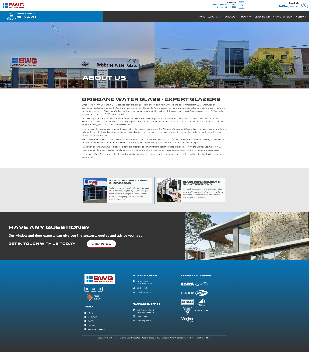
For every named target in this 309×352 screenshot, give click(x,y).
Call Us (231, 2)
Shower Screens (283, 16)
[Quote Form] (11, 16)
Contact (301, 16)
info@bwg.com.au (288, 6)
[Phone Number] (241, 5)
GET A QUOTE (26, 16)
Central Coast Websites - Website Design (137, 338)
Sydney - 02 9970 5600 (226, 7)
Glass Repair (262, 16)
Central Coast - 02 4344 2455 (224, 4)
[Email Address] (304, 5)
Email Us (294, 3)
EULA (116, 338)
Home (202, 16)
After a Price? (26, 13)
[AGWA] (92, 297)
